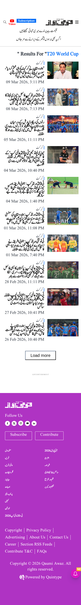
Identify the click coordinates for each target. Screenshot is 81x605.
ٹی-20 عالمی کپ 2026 (14, 516)
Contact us (59, 537)
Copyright (13, 530)
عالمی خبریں (9, 465)
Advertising (15, 537)
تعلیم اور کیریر (49, 487)
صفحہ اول (8, 451)
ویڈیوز (7, 480)
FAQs (42, 551)
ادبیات (7, 487)
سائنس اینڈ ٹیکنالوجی (52, 472)
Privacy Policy (38, 530)
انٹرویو (47, 458)
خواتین (7, 508)
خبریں (7, 458)
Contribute (49, 435)
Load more (40, 355)
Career (10, 544)
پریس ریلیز (8, 494)
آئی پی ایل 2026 (51, 451)
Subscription (26, 20)
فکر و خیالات (9, 472)
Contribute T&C (19, 551)
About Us (37, 537)
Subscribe (18, 435)
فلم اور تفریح (49, 480)
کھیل (7, 501)
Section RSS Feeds (36, 544)
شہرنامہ (47, 465)
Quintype (54, 577)
